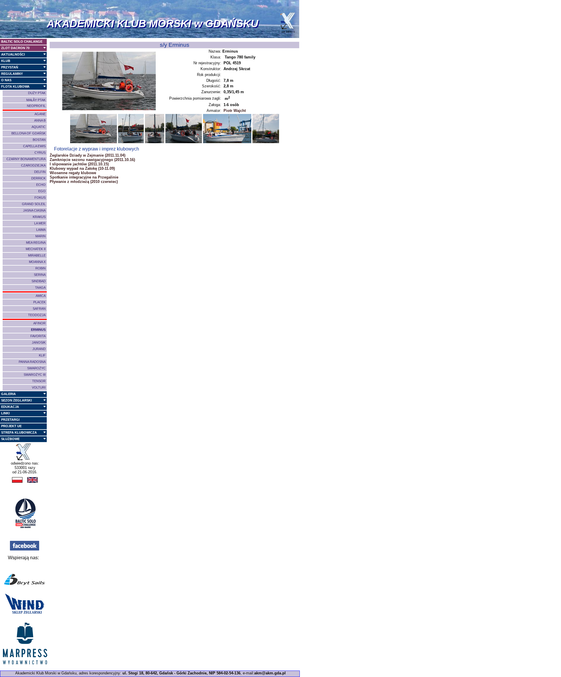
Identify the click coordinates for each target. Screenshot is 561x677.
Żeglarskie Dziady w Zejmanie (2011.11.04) (87, 155)
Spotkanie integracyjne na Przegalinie (84, 177)
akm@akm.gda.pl (270, 673)
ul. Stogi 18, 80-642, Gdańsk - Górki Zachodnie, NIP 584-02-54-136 (181, 673)
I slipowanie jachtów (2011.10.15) (79, 164)
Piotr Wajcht (235, 110)
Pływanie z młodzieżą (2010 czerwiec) (84, 181)
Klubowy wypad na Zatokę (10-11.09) (82, 168)
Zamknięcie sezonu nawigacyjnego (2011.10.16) (92, 159)
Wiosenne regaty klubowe (73, 173)
